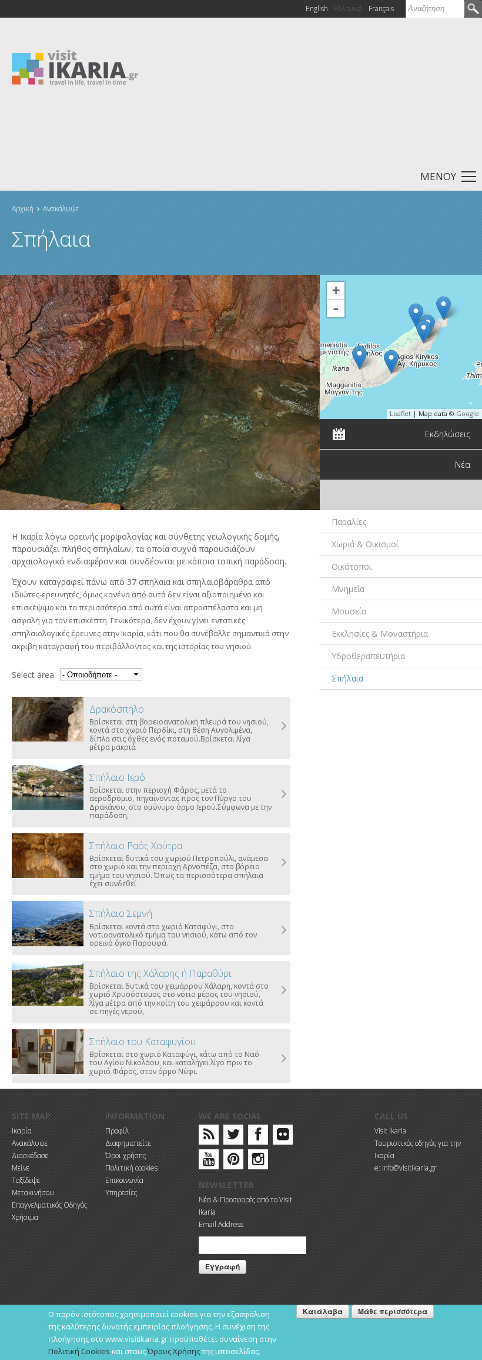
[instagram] (258, 1161)
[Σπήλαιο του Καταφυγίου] (47, 1051)
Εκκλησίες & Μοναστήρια (380, 633)
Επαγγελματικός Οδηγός (49, 1205)
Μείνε (20, 1168)
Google (467, 413)
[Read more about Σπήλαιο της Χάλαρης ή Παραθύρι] (284, 990)
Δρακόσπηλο (116, 709)
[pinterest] (233, 1161)
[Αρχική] (75, 66)
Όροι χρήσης (125, 1155)
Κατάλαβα (323, 1311)
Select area (33, 674)
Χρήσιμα (25, 1217)
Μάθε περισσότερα (392, 1311)
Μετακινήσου (33, 1193)
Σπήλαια (347, 678)
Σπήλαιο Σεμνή (120, 913)
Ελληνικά (348, 9)
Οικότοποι (351, 566)
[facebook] (258, 1137)
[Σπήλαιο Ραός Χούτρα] (359, 357)
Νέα (462, 464)
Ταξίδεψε (26, 1180)
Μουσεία (349, 611)
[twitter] (233, 1137)
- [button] (336, 308)
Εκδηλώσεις (447, 434)
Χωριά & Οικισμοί (365, 544)
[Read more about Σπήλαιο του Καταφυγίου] (284, 1058)
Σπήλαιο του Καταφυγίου (142, 1041)
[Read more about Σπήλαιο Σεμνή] (284, 930)
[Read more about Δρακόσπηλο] (284, 726)
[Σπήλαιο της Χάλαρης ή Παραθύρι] (391, 362)
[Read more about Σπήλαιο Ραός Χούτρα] (284, 862)
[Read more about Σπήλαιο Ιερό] (284, 794)
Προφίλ (117, 1131)
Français (381, 9)
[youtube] (209, 1161)
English (317, 9)
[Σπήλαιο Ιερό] (443, 308)
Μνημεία (348, 588)
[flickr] (283, 1137)
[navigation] (241, 176)
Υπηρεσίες (121, 1193)
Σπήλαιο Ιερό (117, 777)
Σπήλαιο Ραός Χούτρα (135, 845)
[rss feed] (209, 1137)
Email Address (221, 1224)
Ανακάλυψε (61, 209)
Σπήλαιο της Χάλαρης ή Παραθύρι (160, 973)
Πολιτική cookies (131, 1168)
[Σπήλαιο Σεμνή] (423, 332)
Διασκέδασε (30, 1155)
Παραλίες (349, 521)
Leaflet (400, 413)
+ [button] (336, 290)
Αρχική (23, 209)
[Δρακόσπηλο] (416, 315)
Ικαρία (22, 1131)
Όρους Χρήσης (174, 1351)
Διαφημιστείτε (128, 1143)
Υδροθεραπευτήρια (368, 655)
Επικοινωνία (124, 1180)
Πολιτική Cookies (79, 1351)
